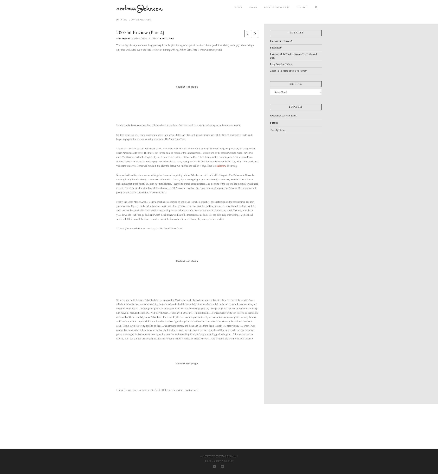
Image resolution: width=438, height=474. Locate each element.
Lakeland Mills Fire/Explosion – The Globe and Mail (293, 56)
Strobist (274, 123)
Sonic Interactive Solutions (283, 115)
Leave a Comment (166, 38)
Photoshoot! (276, 47)
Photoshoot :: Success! (281, 41)
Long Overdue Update (281, 64)
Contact (228, 461)
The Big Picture (278, 130)
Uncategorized (124, 38)
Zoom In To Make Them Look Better (288, 70)
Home (208, 461)
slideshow (221, 166)
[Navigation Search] (316, 7)
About (217, 461)
